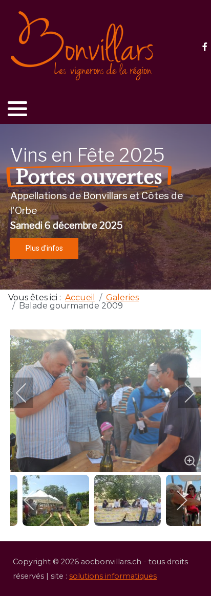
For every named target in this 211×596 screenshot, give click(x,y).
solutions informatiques (113, 576)
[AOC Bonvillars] (82, 46)
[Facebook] (204, 46)
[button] (17, 108)
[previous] (28, 393)
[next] (183, 393)
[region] (105, 207)
